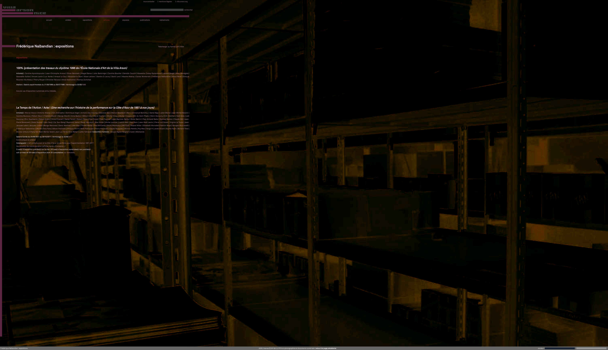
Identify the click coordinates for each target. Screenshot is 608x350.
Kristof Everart (57, 119)
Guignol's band (129, 132)
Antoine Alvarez (44, 113)
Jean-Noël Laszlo (146, 122)
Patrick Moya (165, 125)
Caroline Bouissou (23, 116)
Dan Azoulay (93, 113)
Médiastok (140, 132)
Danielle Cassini (129, 73)
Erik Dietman (169, 116)
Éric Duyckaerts (31, 119)
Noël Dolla (180, 116)
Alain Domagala (182, 73)
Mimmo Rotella (130, 128)
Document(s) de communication (40, 146)
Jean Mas (76, 125)
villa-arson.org (182, 1)
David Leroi (116, 76)
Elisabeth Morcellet (151, 125)
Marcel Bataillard (118, 113)
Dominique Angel (73, 113)
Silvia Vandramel (69, 80)
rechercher (188, 10)
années (68, 20)
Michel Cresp (112, 116)
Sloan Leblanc (90, 76)
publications (145, 20)
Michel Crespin (125, 116)
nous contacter (149, 1)
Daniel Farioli (70, 119)
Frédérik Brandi (50, 116)
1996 (84, 84)
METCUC (126, 125)
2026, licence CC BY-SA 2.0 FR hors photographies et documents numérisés (286, 348)
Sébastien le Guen (75, 76)
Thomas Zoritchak (84, 80)
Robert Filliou (82, 119)
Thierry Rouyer (39, 80)
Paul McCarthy (100, 125)
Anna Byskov (76, 116)
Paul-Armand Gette (151, 119)
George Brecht (64, 116)
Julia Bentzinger (100, 73)
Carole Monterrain (143, 76)
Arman (84, 113)
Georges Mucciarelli (180, 125)
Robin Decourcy (156, 116)
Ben (128, 113)
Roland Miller (136, 125)
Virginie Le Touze (177, 122)
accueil (49, 20)
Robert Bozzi (37, 116)
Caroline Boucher (115, 73)
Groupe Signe (116, 132)
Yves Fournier (105, 119)
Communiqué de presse (25, 140)
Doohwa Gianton (166, 119)
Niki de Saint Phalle (141, 116)
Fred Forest (94, 119)
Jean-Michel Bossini (180, 113)
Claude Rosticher (116, 128)
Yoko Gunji (48, 122)
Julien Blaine (165, 113)
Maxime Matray (128, 76)
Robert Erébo (44, 119)
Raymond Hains (73, 122)
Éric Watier (73, 132)
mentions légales (165, 1)
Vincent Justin (37, 76)
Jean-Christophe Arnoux (56, 73)
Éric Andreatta (58, 113)
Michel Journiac (111, 122)
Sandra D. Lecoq (104, 76)
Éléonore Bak (104, 113)
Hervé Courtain (100, 116)
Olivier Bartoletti (73, 73)
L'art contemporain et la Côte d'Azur (60, 143)
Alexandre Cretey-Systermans (149, 73)
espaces (125, 20)
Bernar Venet (49, 132)
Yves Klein (134, 122)
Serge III (149, 128)
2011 (70, 137)
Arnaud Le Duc (60, 76)
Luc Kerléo (48, 76)
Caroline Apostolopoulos (35, 73)
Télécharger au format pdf (168, 46)
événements (164, 20)
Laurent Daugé (169, 73)
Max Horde (99, 122)
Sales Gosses (37, 122)
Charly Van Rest (36, 132)
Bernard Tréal (183, 128)
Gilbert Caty (88, 116)
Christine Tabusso (53, 80)
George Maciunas (50, 125)
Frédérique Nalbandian (161, 76)
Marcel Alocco (31, 113)
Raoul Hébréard (87, 122)
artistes (107, 20)
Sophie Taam (171, 128)
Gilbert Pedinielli (59, 128)
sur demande (69, 152)
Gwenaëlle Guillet (23, 76)
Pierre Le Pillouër (162, 122)
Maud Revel (177, 76)
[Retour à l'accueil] (23, 11)
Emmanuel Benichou (140, 113)
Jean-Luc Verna (61, 132)
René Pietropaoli (87, 128)
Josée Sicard (159, 128)
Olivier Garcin (136, 119)
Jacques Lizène (35, 125)
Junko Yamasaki (85, 132)
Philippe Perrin (73, 128)
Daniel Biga (154, 113)
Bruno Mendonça (114, 125)
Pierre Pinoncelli (101, 128)
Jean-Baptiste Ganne (120, 119)
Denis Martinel (65, 125)
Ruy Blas (141, 128)
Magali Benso (87, 73)
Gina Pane (47, 128)
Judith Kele (124, 122)
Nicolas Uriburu (22, 132)
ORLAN (39, 128)
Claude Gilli (179, 119)
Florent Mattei (87, 125)
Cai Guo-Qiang (60, 122)
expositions (87, 20)
